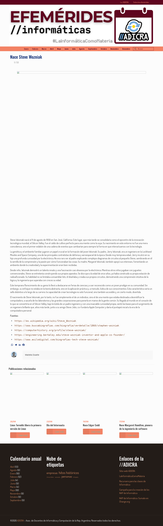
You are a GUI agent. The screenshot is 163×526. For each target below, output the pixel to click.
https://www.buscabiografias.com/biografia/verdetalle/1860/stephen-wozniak (67, 325)
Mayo (12, 490)
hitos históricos (69, 472)
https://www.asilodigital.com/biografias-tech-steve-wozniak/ (57, 339)
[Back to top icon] (151, 521)
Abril (12, 466)
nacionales (57, 477)
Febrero (14, 476)
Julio (12, 480)
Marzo (13, 486)
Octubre (14, 496)
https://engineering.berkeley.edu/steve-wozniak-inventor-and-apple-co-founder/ (70, 334)
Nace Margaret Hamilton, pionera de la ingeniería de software (135, 427)
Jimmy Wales (50, 477)
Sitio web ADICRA (127, 470)
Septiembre (15, 500)
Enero (13, 473)
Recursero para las (128, 481)
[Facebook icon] (143, 521)
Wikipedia (75, 477)
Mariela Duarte (32, 355)
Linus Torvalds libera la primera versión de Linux (25, 427)
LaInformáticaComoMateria (132, 476)
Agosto (13, 470)
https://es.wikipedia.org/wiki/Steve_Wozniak (45, 320)
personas (66, 476)
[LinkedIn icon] (146, 521)
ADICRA (20, 520)
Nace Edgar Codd (91, 425)
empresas (52, 473)
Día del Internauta (55, 425)
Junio (13, 483)
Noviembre (15, 493)
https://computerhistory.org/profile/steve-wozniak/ (50, 330)
